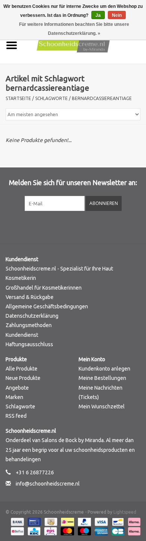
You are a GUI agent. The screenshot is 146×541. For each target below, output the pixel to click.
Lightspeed (124, 512)
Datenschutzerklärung (32, 316)
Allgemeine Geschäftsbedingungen (47, 306)
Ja (98, 15)
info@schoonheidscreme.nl (48, 484)
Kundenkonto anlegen (104, 369)
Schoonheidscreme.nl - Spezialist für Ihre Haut (59, 269)
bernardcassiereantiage (102, 98)
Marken (14, 397)
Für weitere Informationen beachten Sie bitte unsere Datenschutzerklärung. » (74, 29)
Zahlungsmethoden (29, 325)
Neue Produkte (23, 378)
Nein (117, 15)
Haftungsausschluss (29, 344)
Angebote (17, 388)
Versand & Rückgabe (30, 297)
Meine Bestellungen (102, 378)
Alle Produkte (21, 369)
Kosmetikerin (21, 278)
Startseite (18, 98)
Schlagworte (51, 98)
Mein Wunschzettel (102, 406)
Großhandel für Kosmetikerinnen (44, 288)
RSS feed (16, 416)
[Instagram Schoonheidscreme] (93, 226)
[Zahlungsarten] (16, 521)
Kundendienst (22, 335)
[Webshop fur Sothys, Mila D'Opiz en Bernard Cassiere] (84, 45)
